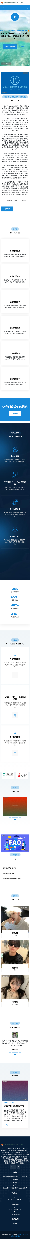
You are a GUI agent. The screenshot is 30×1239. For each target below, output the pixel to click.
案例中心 (15, 1179)
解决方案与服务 (10, 47)
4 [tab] (20, 817)
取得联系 (15, 413)
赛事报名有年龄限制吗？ (9, 868)
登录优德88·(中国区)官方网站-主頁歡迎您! (15, 1188)
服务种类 (15, 1185)
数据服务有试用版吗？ (9, 873)
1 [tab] (10, 817)
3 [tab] (16, 817)
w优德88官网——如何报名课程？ (12, 878)
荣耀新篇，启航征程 (12, 806)
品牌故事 (22, 47)
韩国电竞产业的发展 (10, 1088)
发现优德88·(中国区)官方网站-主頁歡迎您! (15, 1177)
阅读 (7, 1107)
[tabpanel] (15, 797)
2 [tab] (13, 817)
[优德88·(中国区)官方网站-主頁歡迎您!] (15, 2)
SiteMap (15, 1223)
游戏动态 (15, 1182)
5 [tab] (15, 819)
